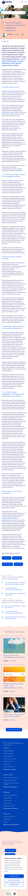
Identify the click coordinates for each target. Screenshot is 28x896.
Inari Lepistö (10, 34)
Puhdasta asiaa (6, 557)
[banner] (7, 2)
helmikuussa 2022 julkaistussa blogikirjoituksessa (10, 519)
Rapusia (13, 263)
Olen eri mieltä (18, 564)
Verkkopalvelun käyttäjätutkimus (11, 795)
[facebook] (7, 41)
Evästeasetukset (14, 884)
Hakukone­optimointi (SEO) (9, 816)
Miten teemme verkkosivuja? (10, 769)
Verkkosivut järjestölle (8, 756)
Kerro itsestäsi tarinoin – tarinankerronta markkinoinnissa (13, 589)
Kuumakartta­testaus (8, 798)
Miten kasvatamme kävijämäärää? (11, 824)
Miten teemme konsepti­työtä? (10, 787)
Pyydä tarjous (10, 850)
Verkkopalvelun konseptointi (10, 780)
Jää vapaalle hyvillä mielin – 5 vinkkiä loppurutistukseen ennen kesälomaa (15, 583)
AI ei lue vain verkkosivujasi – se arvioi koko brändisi (15, 606)
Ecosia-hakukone (12, 91)
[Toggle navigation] (26, 2)
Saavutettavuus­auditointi (9, 806)
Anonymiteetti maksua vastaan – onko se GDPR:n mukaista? (15, 617)
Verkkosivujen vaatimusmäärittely (11, 777)
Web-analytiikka (7, 819)
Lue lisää (6, 871)
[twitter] (2, 41)
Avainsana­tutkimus (8, 803)
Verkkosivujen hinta (8, 761)
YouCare (11, 400)
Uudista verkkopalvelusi (9, 751)
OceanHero (11, 180)
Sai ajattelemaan (17, 557)
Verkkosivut (6, 748)
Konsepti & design (8, 775)
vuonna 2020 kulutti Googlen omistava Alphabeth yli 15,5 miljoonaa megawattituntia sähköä (14, 62)
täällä (13, 508)
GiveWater (12, 332)
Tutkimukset (7, 792)
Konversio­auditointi (8, 800)
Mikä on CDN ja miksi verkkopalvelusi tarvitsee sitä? (15, 594)
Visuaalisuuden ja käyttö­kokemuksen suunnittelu (12, 783)
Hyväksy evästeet (14, 876)
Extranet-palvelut (7, 764)
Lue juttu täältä (18, 170)
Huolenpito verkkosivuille (9, 767)
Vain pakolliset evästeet (14, 880)
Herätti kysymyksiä (7, 564)
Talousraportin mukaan (8, 112)
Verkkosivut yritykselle (8, 753)
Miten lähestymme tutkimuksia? (11, 808)
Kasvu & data (7, 814)
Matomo (5, 822)
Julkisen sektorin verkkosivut (10, 759)
